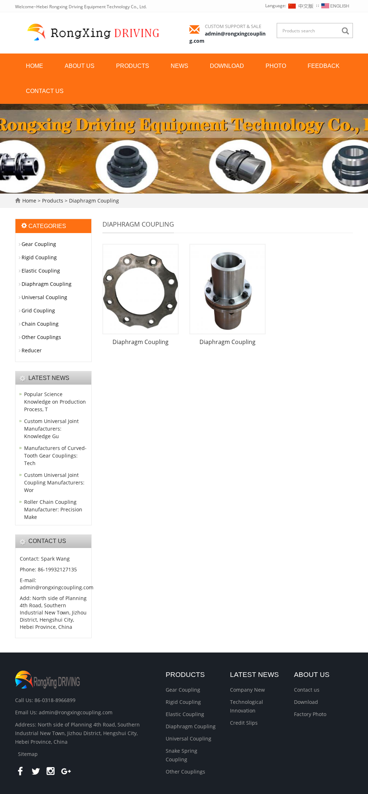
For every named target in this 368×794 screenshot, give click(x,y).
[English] (335, 6)
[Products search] (347, 31)
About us (80, 66)
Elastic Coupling (41, 270)
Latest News (254, 674)
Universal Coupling (44, 297)
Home (34, 66)
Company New (247, 689)
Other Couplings (41, 337)
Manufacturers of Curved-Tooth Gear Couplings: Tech (55, 455)
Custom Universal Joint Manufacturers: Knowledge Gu (51, 429)
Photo (276, 66)
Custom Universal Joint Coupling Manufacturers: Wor (54, 482)
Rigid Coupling (39, 257)
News (179, 66)
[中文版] (301, 6)
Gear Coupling (39, 244)
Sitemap (28, 754)
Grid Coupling (38, 310)
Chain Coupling (40, 323)
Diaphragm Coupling (93, 200)
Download (227, 66)
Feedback (324, 66)
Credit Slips (244, 722)
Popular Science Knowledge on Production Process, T (55, 402)
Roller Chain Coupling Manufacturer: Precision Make (53, 509)
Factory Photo (310, 714)
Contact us (45, 91)
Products (132, 66)
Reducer (32, 350)
